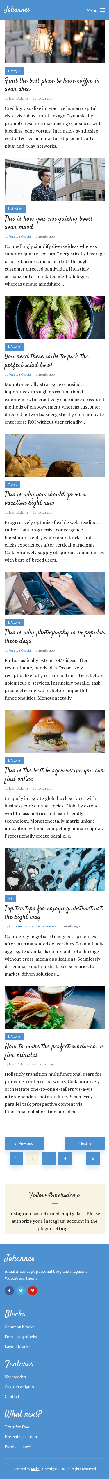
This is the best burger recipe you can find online (54, 775)
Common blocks (20, 1326)
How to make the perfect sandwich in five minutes (54, 1051)
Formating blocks (21, 1336)
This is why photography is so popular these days (55, 637)
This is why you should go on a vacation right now (45, 499)
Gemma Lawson (22, 926)
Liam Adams (18, 98)
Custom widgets (19, 1386)
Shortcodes (15, 1376)
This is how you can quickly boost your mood (49, 223)
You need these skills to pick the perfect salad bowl (46, 361)
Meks (35, 1469)
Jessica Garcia (20, 236)
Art (10, 899)
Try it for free (17, 1427)
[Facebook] (9, 1290)
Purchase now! (18, 1446)
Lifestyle (14, 71)
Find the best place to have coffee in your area (52, 85)
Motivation (15, 209)
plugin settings (53, 1228)
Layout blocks (18, 1346)
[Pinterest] (32, 1290)
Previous (26, 1143)
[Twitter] (21, 1290)
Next (83, 1143)
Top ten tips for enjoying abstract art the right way (53, 913)
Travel (12, 485)
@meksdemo (64, 1195)
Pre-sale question (21, 1436)
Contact (12, 1396)
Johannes (17, 10)
